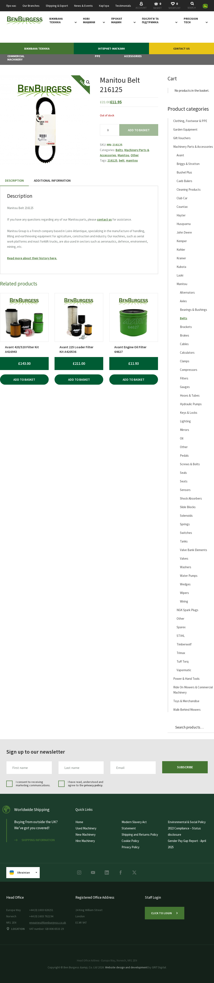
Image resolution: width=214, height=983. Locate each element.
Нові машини (89, 20)
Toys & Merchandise (186, 701)
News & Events (83, 6)
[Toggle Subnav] (75, 22)
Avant (180, 155)
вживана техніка (56, 20)
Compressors (188, 370)
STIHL (181, 636)
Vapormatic (184, 670)
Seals (183, 473)
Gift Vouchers (182, 138)
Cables (184, 344)
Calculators (187, 353)
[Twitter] (134, 872)
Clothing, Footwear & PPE (190, 121)
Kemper (182, 241)
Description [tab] (14, 180)
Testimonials (123, 6)
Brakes (184, 335)
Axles (183, 301)
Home (79, 822)
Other (135, 155)
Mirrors (184, 430)
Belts (119, 150)
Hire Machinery (85, 841)
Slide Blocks (188, 507)
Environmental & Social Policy (187, 822)
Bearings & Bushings (193, 310)
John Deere (184, 232)
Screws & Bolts (190, 464)
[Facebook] (120, 872)
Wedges (185, 584)
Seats (183, 481)
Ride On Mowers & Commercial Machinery (193, 689)
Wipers (184, 593)
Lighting (185, 421)
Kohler (181, 250)
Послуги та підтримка (150, 20)
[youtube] (93, 872)
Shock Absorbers (191, 498)
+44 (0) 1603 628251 (41, 910)
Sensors (185, 490)
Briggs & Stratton (188, 164)
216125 (112, 160)
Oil (181, 438)
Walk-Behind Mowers (187, 710)
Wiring (184, 601)
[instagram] (79, 872)
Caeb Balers (184, 181)
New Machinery (85, 835)
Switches (186, 533)
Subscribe (185, 767)
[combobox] (192, 5)
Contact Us (181, 48)
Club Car (182, 198)
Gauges (185, 387)
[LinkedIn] (107, 872)
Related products (18, 283)
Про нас (11, 6)
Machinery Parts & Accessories (193, 147)
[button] (88, 82)
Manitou (123, 155)
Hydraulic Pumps (191, 404)
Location (18, 929)
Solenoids (186, 516)
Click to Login (161, 913)
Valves (184, 558)
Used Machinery (85, 828)
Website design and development (126, 967)
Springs (185, 524)
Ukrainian (23, 872)
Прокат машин (116, 20)
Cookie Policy (130, 841)
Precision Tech (191, 20)
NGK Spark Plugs (187, 610)
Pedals (184, 455)
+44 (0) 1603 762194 (41, 916)
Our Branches (31, 6)
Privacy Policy (130, 847)
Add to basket (139, 130)
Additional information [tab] (52, 180)
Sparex (181, 627)
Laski (180, 275)
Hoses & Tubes (190, 395)
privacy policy (93, 785)
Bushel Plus (184, 172)
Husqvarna (184, 224)
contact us (104, 219)
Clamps (184, 361)
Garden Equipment (185, 129)
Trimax (181, 653)
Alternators (187, 292)
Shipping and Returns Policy (140, 835)
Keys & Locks (188, 413)
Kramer (181, 258)
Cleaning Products (189, 189)
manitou (132, 160)
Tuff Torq (183, 661)
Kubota (181, 267)
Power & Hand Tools (186, 679)
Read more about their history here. (32, 258)
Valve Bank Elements (193, 550)
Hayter (181, 215)
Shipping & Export (57, 6)
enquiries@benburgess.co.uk (47, 922)
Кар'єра (104, 6)
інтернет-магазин (111, 48)
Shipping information (38, 840)
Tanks (184, 541)
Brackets (186, 327)
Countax (182, 207)
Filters (184, 378)
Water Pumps (188, 576)
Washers (185, 567)
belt (122, 160)
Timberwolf (184, 644)
